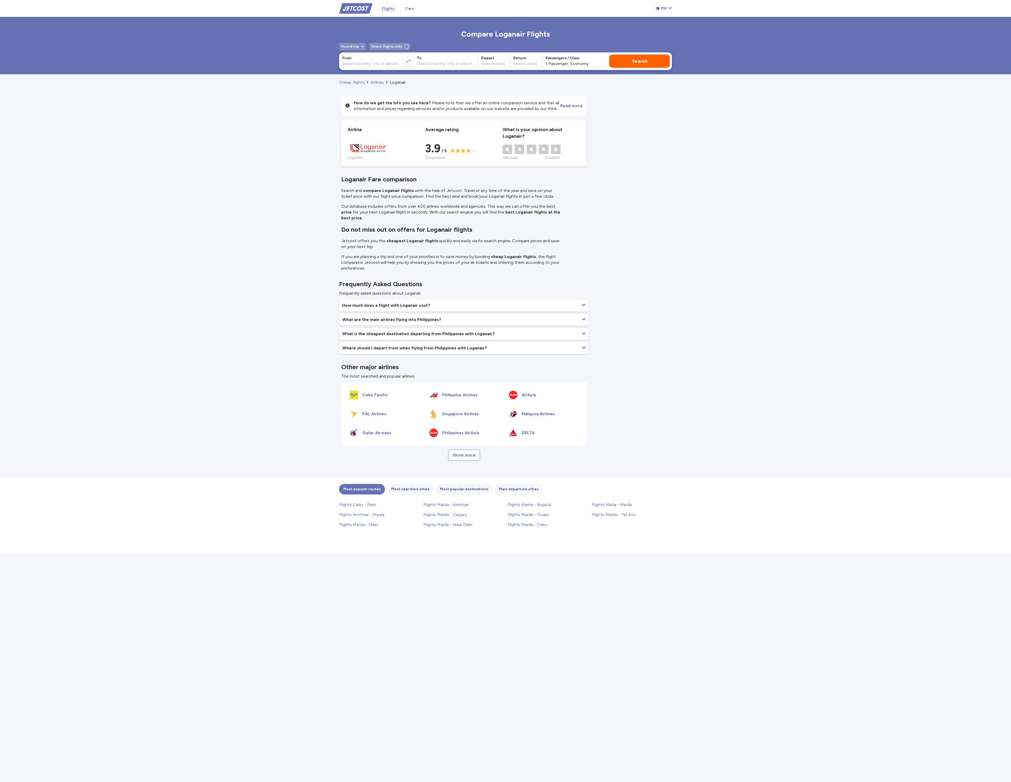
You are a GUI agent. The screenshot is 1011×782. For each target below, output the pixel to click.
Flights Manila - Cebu (527, 524)
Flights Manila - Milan (358, 524)
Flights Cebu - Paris (357, 504)
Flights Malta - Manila (612, 504)
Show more (464, 455)
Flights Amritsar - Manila (361, 514)
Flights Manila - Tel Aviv (614, 514)
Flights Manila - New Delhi (447, 524)
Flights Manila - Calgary (445, 514)
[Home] (356, 8)
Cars (409, 8)
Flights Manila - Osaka (528, 514)
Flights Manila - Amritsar (446, 504)
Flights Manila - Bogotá (529, 504)
